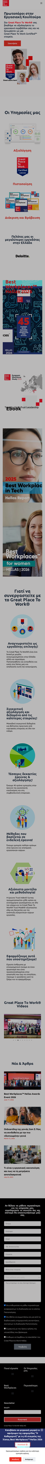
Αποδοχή (15, 1459)
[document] (22, 732)
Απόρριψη (29, 1459)
